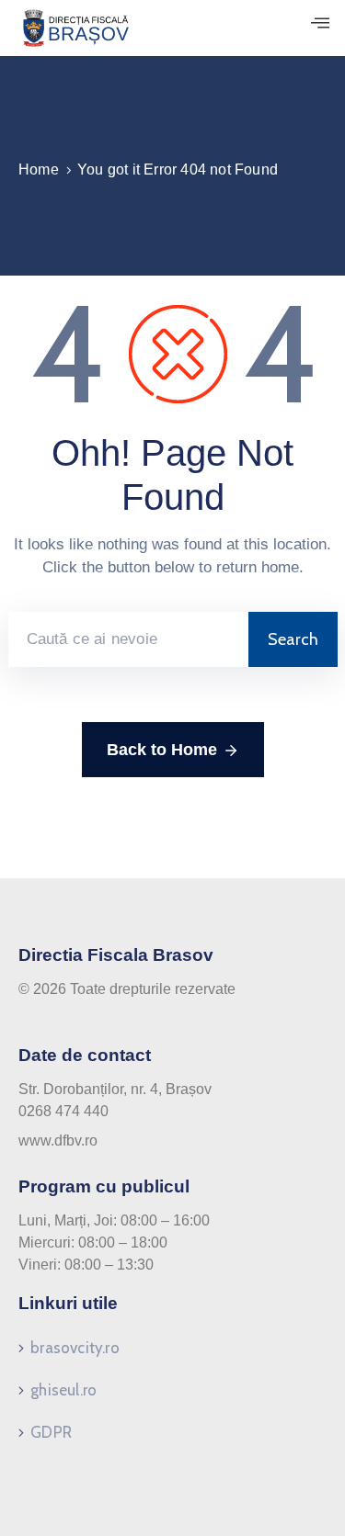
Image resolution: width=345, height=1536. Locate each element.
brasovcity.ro (75, 1347)
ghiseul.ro (63, 1390)
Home (38, 169)
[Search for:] (128, 639)
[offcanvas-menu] (320, 23)
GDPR (51, 1432)
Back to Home (162, 749)
